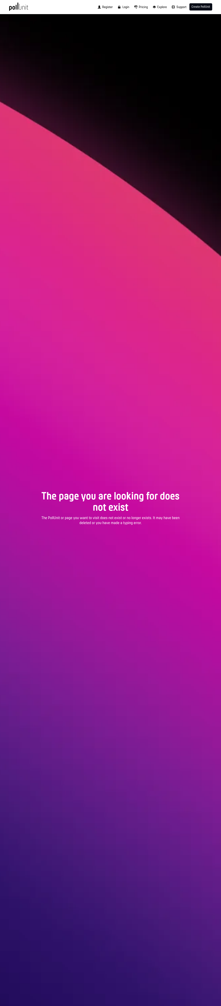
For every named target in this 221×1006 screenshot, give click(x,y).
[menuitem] (104, 7)
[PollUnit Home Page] (24, 8)
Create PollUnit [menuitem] (200, 7)
